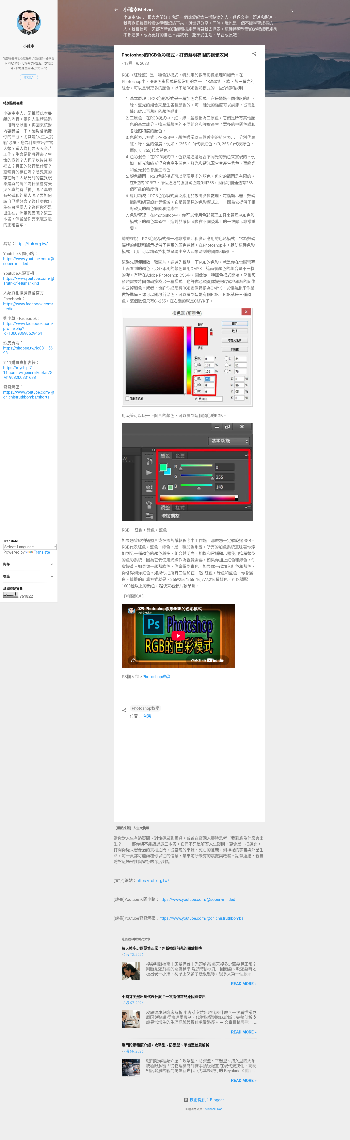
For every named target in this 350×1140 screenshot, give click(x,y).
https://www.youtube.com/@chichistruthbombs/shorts (28, 395)
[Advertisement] (281, 106)
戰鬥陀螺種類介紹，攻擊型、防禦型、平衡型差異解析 (165, 1045)
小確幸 (28, 46)
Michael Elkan (213, 1109)
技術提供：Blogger (206, 1099)
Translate (42, 552)
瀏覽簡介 (29, 77)
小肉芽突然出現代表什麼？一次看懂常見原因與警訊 (164, 997)
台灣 (147, 716)
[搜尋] (291, 11)
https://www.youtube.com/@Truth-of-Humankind (28, 281)
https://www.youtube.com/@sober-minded (197, 899)
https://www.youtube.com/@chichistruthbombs (201, 918)
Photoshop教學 (156, 676)
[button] (254, 54)
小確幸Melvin (138, 10)
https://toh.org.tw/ (153, 880)
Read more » (244, 983)
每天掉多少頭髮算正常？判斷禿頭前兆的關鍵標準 (162, 948)
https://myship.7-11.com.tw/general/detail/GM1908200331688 (27, 372)
